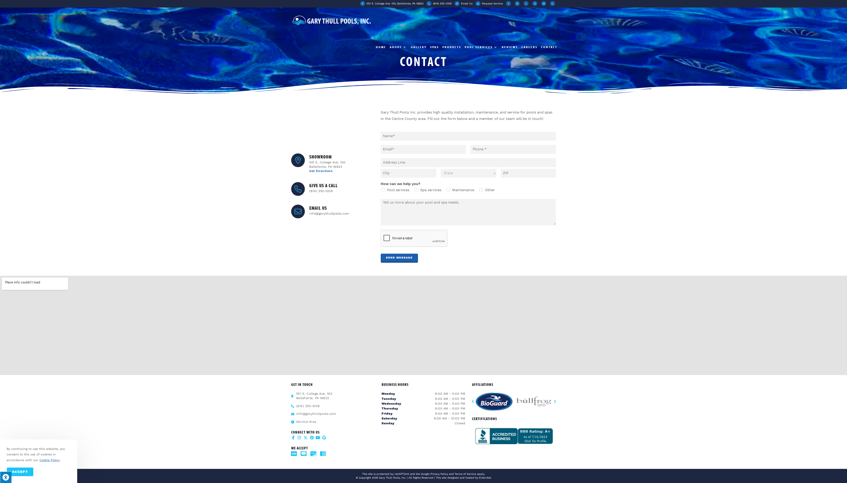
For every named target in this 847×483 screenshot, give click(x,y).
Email (466, 3)
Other (490, 190)
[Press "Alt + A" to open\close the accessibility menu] (5, 477)
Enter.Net (485, 477)
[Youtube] (318, 438)
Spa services (430, 190)
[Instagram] (299, 438)
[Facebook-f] (293, 438)
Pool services (398, 190)
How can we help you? (400, 184)
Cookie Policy (49, 460)
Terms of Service (465, 473)
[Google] (324, 438)
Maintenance (463, 190)
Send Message (399, 257)
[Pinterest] (312, 438)
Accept (20, 472)
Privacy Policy (439, 473)
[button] (473, 401)
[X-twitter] (305, 438)
